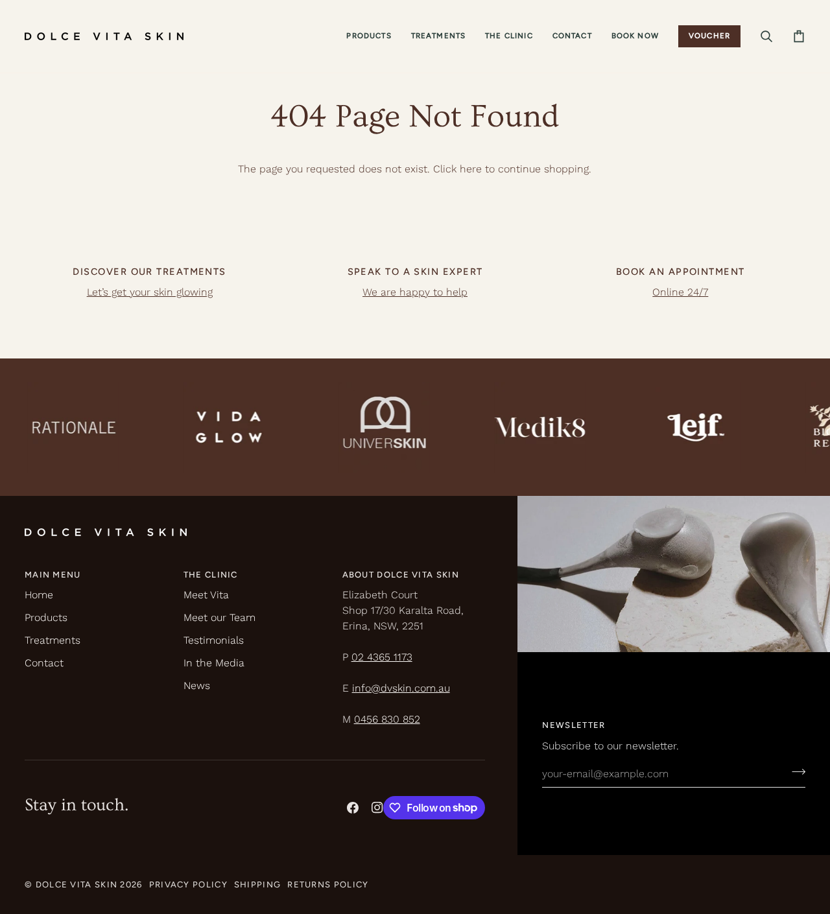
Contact (44, 663)
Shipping (257, 884)
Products (46, 617)
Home (39, 595)
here (471, 169)
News (197, 685)
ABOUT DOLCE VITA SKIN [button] (400, 575)
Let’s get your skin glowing (150, 292)
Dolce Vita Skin (77, 884)
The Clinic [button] (211, 575)
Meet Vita (206, 595)
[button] (369, 36)
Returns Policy (327, 884)
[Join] (794, 772)
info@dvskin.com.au (401, 688)
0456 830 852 (387, 719)
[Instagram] (377, 808)
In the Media (214, 663)
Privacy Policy (188, 884)
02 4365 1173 (381, 657)
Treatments (52, 640)
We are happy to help (415, 292)
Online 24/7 (680, 292)
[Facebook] (353, 808)
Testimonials (214, 640)
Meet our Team (219, 617)
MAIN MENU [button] (53, 575)
